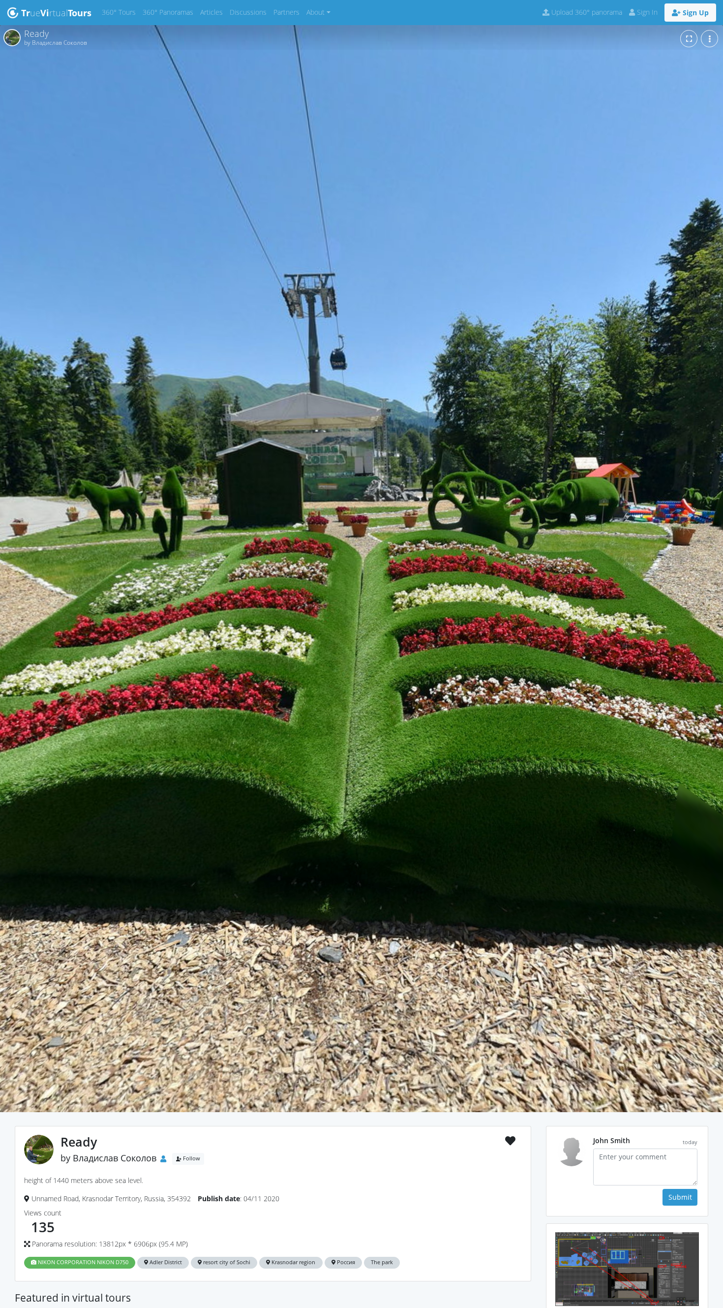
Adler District (165, 1262)
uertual (56, 13)
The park (382, 1262)
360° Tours (120, 12)
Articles (213, 12)
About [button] (315, 12)
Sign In (646, 12)
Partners (288, 12)
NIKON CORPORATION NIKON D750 (82, 1262)
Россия (345, 1262)
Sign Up (695, 12)
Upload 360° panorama (585, 12)
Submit (680, 1197)
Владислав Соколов (114, 1158)
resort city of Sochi (226, 1262)
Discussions (250, 12)
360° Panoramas (170, 12)
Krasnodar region (292, 1262)
